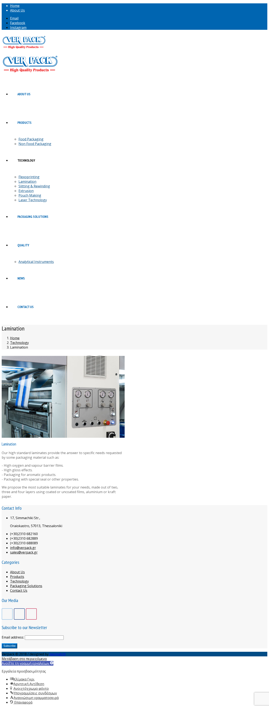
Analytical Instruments (36, 261)
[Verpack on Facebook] (19, 614)
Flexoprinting (29, 177)
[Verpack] (24, 42)
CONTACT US (25, 307)
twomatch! (57, 654)
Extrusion (26, 190)
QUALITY (23, 245)
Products (17, 576)
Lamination (27, 181)
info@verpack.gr (23, 547)
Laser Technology (32, 200)
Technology (19, 581)
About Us (17, 10)
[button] (27, 663)
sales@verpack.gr (24, 552)
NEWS (21, 278)
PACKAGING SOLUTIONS (32, 216)
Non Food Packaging (34, 143)
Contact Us (18, 590)
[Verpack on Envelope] (7, 614)
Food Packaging (31, 139)
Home (15, 5)
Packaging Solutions (26, 586)
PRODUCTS (24, 122)
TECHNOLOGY (26, 160)
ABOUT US (23, 94)
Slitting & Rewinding (34, 186)
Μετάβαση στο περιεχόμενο (24, 658)
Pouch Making (29, 195)
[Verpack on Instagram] (31, 614)
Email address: (13, 637)
